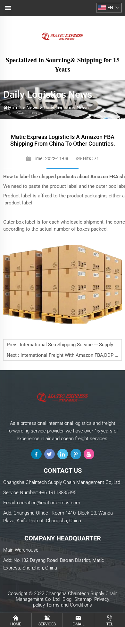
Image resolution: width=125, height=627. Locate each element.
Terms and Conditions (69, 605)
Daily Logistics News (66, 108)
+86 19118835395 (57, 492)
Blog (67, 599)
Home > (17, 108)
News (32, 108)
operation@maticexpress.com (48, 503)
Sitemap (83, 599)
